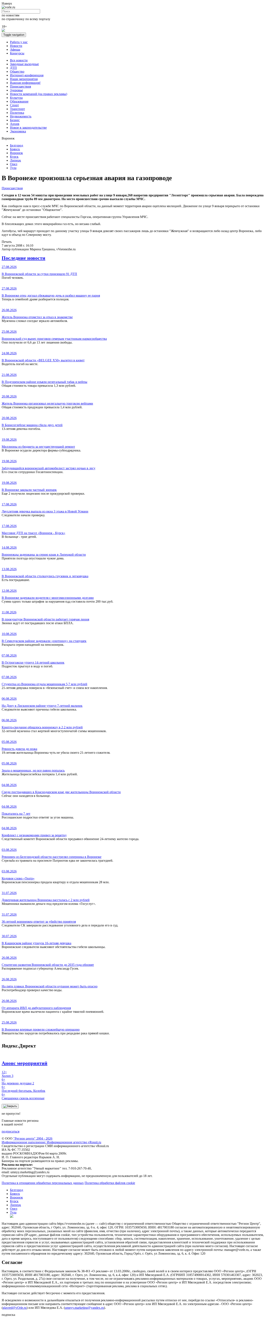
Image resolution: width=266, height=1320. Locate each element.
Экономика (18, 131)
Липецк (15, 160)
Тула (13, 168)
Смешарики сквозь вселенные (23, 1096)
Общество (17, 71)
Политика (17, 112)
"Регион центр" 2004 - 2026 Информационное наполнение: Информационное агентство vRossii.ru (51, 1140)
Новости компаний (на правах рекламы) (38, 94)
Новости (16, 46)
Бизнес (15, 120)
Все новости (19, 60)
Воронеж (16, 153)
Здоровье (16, 90)
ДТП (13, 68)
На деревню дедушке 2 (18, 1081)
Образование (19, 101)
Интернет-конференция (26, 75)
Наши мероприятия (24, 79)
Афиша (15, 49)
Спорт (14, 105)
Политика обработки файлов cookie (110, 1183)
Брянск (15, 149)
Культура (16, 97)
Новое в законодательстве (28, 127)
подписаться (10, 1131)
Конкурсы (17, 53)
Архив (14, 124)
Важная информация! (25, 82)
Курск (14, 156)
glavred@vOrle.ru (15, 1307)
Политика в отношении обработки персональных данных (43, 1183)
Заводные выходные (24, 64)
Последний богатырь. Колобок (23, 1088)
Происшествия (20, 86)
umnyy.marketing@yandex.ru (84, 1307)
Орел (13, 164)
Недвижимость (20, 116)
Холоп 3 (7, 1074)
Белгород (16, 145)
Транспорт (17, 109)
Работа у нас (19, 42)
